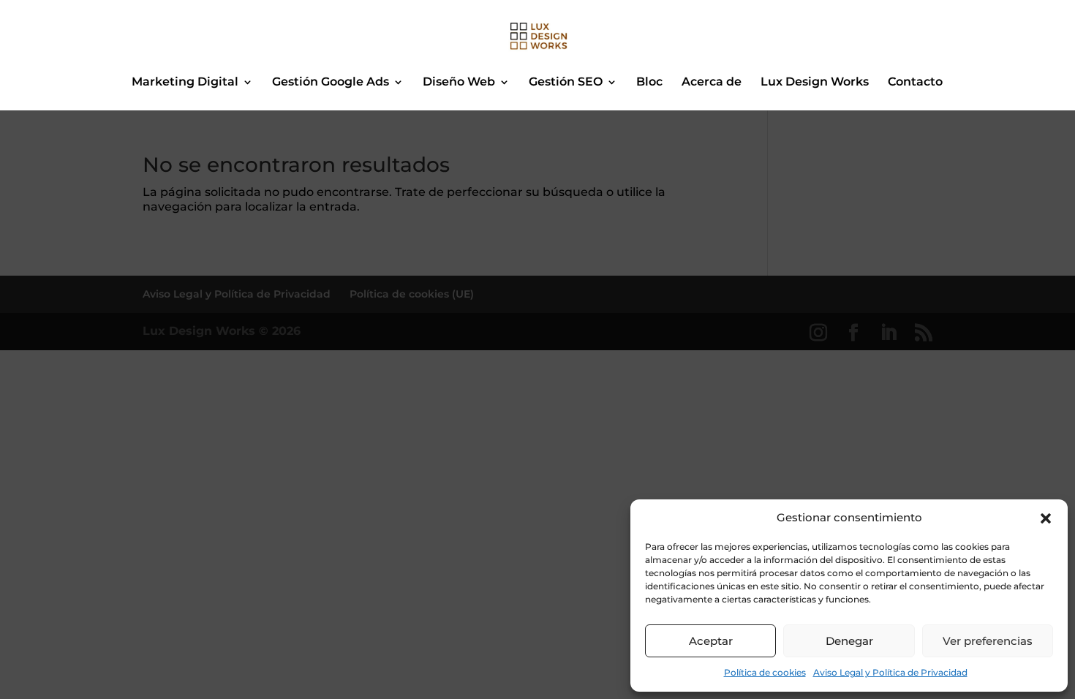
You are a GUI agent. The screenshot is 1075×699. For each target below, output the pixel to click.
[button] (1045, 518)
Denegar (849, 641)
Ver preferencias (988, 641)
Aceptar (711, 641)
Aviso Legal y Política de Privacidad (890, 672)
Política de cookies (765, 672)
